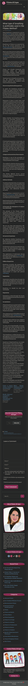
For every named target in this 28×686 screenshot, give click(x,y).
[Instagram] (11, 556)
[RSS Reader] (19, 556)
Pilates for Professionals (11, 624)
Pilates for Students (10, 629)
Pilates (9, 34)
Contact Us (14, 676)
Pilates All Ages (12, 2)
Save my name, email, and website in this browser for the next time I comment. (15, 473)
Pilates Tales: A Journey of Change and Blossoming (12, 573)
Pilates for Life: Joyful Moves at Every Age (13, 581)
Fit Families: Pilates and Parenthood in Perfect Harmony (13, 577)
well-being (6, 273)
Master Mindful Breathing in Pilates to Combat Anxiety (18, 387)
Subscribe (16, 423)
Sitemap (14, 684)
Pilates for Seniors (9, 627)
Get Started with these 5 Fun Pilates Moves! (12, 568)
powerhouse (11, 66)
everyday (19, 255)
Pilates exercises (7, 47)
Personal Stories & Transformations (9, 606)
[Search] (22, 496)
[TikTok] (14, 556)
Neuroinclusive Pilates (10, 603)
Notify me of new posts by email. (13, 482)
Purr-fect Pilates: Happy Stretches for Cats (11, 586)
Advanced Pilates (9, 598)
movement (6, 56)
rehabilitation (17, 315)
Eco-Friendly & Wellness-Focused (13, 600)
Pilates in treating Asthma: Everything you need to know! (8, 387)
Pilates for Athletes (9, 622)
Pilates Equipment (9, 617)
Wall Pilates (8, 641)
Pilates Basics (8, 614)
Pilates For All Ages (9, 619)
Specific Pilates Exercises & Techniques (11, 633)
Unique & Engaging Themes (11, 638)
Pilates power (10, 194)
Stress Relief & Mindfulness (11, 636)
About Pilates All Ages (14, 552)
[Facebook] (9, 556)
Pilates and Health (9, 612)
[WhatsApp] (16, 556)
